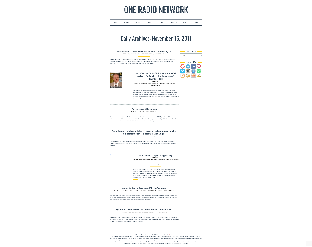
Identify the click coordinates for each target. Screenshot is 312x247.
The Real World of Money (168, 83)
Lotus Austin (173, 234)
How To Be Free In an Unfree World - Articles (136, 136)
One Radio (126, 54)
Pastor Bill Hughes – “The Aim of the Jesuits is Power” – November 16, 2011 (144, 51)
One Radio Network (156, 9)
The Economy (155, 83)
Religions (149, 54)
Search (185, 23)
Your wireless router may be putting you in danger (156, 155)
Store (196, 23)
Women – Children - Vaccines (145, 212)
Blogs (161, 23)
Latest (152, 136)
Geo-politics (142, 54)
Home (115, 23)
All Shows (134, 54)
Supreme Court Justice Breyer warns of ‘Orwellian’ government (144, 187)
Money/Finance (145, 83)
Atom (132, 111)
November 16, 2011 (160, 54)
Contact (173, 23)
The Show (126, 23)
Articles (137, 23)
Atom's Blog (140, 111)
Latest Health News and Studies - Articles (157, 160)
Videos (150, 23)
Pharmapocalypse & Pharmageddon (144, 109)
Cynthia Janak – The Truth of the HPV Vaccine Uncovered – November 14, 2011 (144, 209)
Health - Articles (138, 160)
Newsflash (158, 136)
